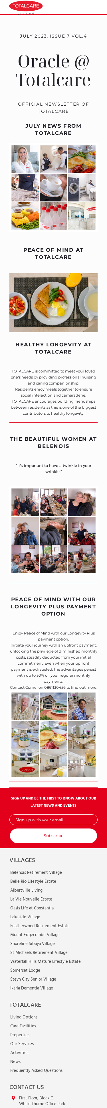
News (15, 1061)
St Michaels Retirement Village (39, 952)
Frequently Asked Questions (36, 1070)
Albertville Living (26, 890)
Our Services (22, 1044)
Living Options (23, 1017)
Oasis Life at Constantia (32, 908)
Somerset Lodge (25, 970)
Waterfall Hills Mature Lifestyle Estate (45, 961)
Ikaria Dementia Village (31, 988)
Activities (19, 1052)
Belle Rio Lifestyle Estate (33, 881)
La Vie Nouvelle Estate (31, 899)
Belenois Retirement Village (36, 872)
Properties (19, 1035)
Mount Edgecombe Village (35, 935)
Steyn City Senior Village (33, 979)
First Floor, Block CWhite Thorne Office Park (42, 1101)
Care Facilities (23, 1026)
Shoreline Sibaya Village (32, 943)
